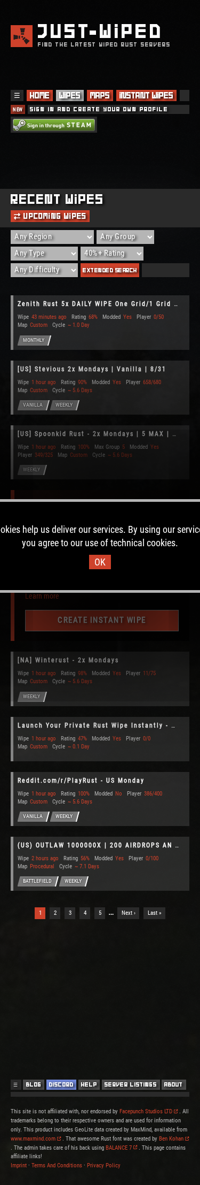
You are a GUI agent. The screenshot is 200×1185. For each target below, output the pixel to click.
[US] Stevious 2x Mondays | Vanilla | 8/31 (92, 369)
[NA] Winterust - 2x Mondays (68, 660)
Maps (100, 95)
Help (89, 1084)
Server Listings (131, 1084)
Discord (61, 1084)
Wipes (70, 95)
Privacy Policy (104, 1165)
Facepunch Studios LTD (145, 1111)
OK (100, 562)
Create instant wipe (102, 620)
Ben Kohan (171, 1138)
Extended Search (110, 270)
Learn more (42, 596)
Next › (128, 912)
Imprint (19, 1165)
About (173, 1084)
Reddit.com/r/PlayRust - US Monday (81, 780)
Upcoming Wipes (53, 216)
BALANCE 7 (119, 1147)
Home (40, 95)
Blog (34, 1084)
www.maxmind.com (33, 1138)
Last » (155, 912)
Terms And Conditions (56, 1165)
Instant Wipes (146, 95)
